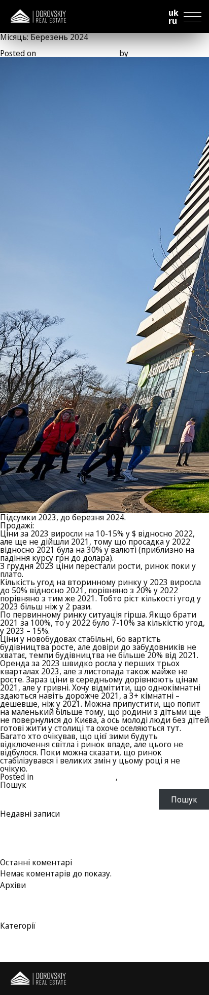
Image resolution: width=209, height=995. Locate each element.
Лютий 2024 (23, 901)
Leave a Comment (176, 776)
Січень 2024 (22, 909)
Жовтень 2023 (27, 917)
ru (172, 20)
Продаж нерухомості (76, 776)
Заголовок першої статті (47, 854)
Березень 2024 (29, 893)
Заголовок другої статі (43, 846)
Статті (132, 776)
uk (173, 12)
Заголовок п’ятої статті (44, 829)
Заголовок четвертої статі (50, 838)
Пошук (13, 784)
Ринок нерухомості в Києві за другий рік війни (90, 45)
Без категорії (25, 933)
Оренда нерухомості (39, 941)
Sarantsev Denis (159, 53)
